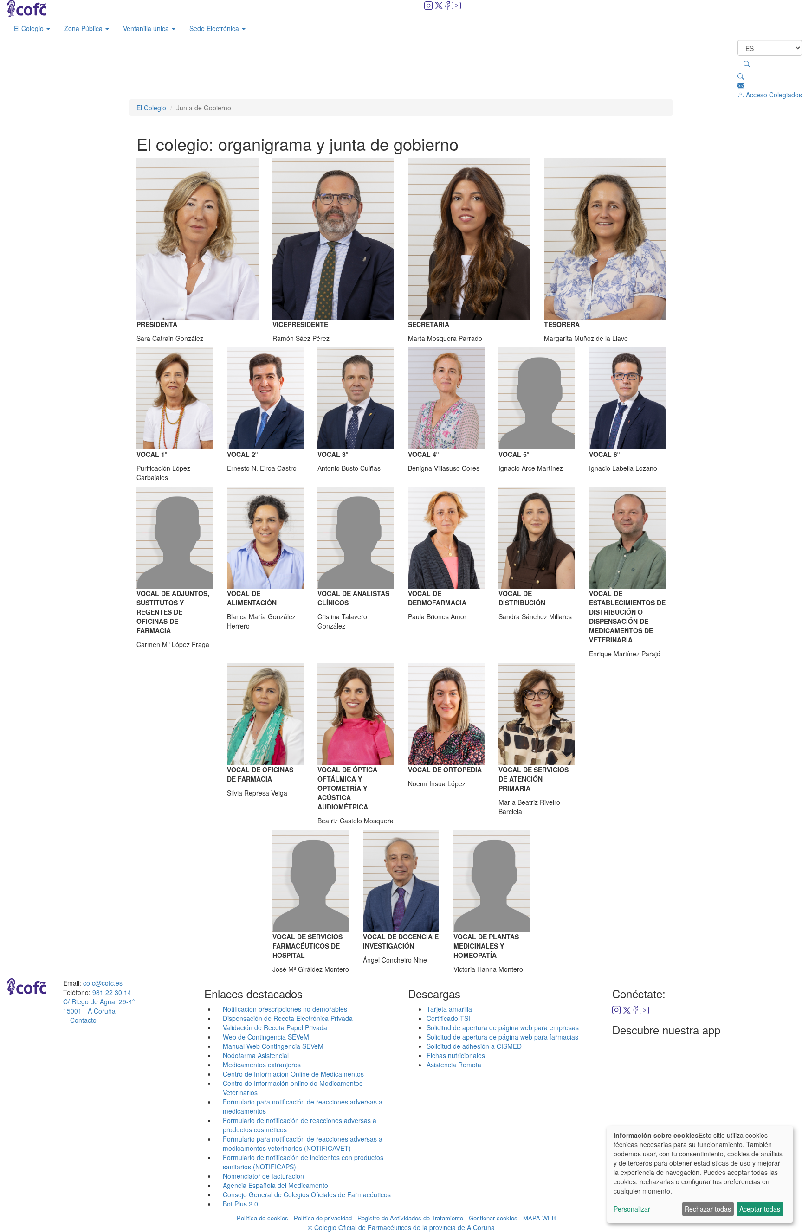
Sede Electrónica (215, 28)
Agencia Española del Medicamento (275, 1185)
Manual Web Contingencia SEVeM (273, 1046)
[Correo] (740, 85)
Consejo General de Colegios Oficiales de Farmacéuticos (307, 1194)
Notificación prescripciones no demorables (285, 1009)
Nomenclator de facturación (263, 1176)
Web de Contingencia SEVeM (266, 1036)
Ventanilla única (147, 28)
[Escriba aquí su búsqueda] (746, 63)
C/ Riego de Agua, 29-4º (99, 1006)
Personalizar (632, 1208)
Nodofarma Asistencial (256, 1055)
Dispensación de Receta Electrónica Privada (288, 1018)
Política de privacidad (323, 1217)
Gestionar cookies (493, 1217)
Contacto (83, 1020)
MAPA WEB (539, 1217)
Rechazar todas (708, 1208)
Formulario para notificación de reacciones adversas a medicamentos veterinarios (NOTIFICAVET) (302, 1143)
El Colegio (29, 28)
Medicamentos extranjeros (262, 1064)
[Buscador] (740, 76)
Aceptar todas (759, 1208)
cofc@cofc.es (103, 983)
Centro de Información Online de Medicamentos (293, 1073)
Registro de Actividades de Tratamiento (410, 1217)
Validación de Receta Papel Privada (275, 1027)
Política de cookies (262, 1217)
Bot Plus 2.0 (240, 1203)
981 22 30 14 (111, 992)
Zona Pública (84, 28)
